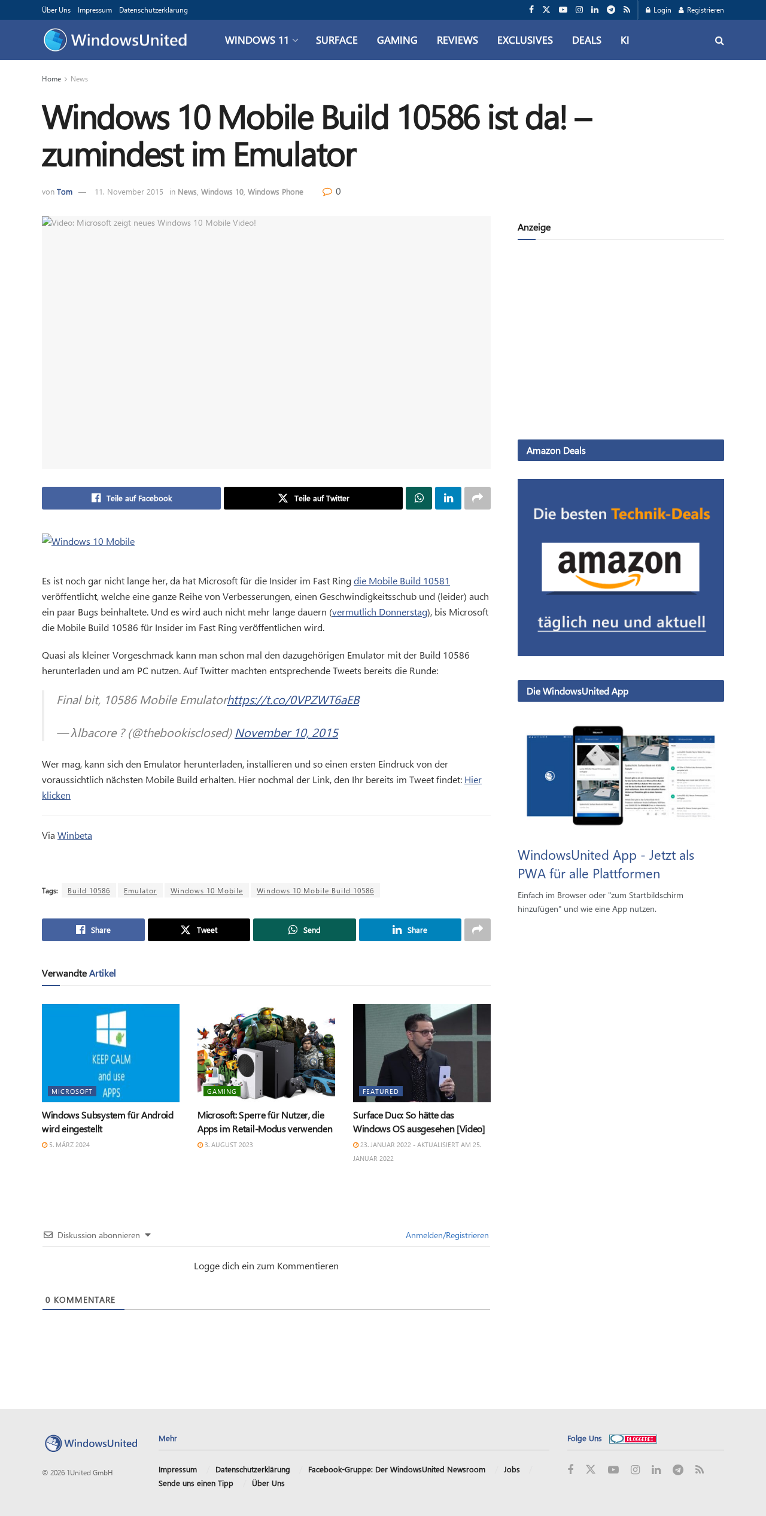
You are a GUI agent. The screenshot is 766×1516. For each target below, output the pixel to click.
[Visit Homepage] (118, 40)
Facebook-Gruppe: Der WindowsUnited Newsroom (396, 1469)
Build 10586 (89, 890)
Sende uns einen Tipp (196, 1483)
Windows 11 (257, 39)
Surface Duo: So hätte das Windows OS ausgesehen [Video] (419, 1121)
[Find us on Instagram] (579, 10)
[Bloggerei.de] (633, 1438)
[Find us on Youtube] (563, 10)
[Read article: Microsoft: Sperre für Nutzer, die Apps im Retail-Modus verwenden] (266, 1053)
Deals (586, 39)
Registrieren (704, 9)
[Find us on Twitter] (546, 10)
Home (51, 78)
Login (661, 9)
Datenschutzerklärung (153, 9)
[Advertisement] (621, 342)
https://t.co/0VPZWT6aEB (293, 699)
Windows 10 (222, 191)
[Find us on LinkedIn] (594, 10)
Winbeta (74, 835)
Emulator (140, 890)
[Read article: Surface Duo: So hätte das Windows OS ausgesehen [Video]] (422, 1053)
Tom (64, 191)
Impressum (95, 9)
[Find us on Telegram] (611, 10)
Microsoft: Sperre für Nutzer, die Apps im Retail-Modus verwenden (264, 1121)
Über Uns (56, 9)
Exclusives (525, 39)
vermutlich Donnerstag (379, 611)
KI (625, 39)
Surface (337, 39)
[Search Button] (719, 40)
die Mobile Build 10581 (402, 580)
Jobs (512, 1469)
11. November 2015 (129, 191)
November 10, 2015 (286, 732)
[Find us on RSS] (627, 10)
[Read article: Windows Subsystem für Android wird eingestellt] (111, 1053)
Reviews (457, 39)
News (79, 78)
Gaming (397, 39)
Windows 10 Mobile (207, 890)
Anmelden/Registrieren (446, 1235)
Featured (381, 1091)
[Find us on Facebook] (531, 10)
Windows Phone (275, 191)
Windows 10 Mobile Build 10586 (315, 890)
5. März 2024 (68, 1144)
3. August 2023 (228, 1144)
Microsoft (72, 1091)
